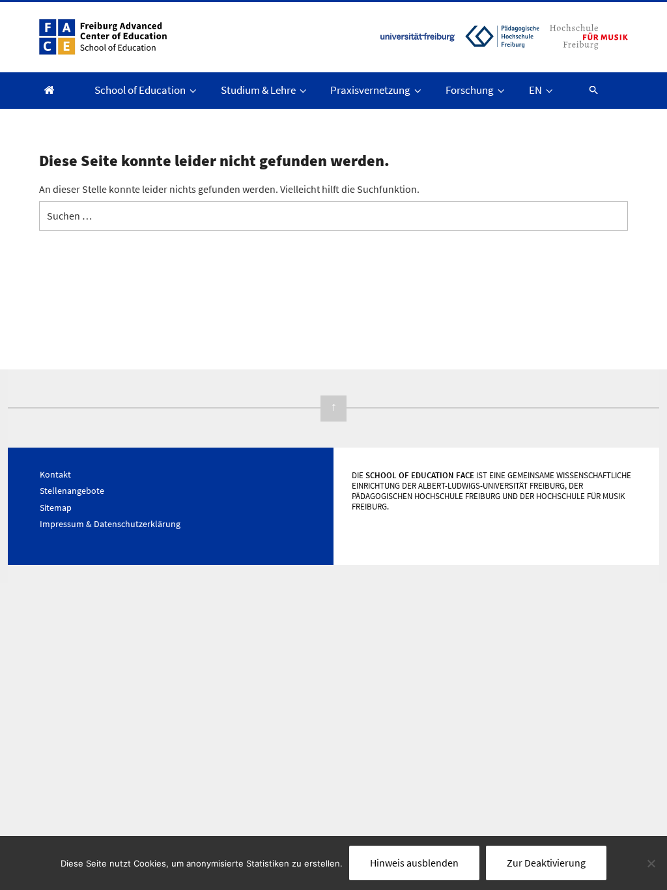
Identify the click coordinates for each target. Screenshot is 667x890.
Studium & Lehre (258, 90)
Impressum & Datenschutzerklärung (110, 524)
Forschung (470, 90)
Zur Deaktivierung (546, 862)
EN (535, 90)
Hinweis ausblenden (414, 862)
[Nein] (650, 863)
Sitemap (56, 507)
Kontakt (55, 474)
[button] (587, 89)
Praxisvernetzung (370, 90)
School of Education (140, 90)
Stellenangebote (72, 490)
